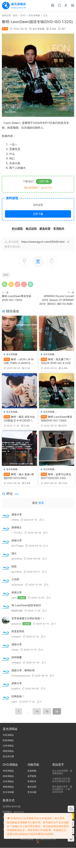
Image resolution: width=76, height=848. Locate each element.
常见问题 (31, 792)
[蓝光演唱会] (14, 5)
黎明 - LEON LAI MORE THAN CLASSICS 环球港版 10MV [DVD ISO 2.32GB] (19, 361)
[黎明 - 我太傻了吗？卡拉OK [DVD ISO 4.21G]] (56, 333)
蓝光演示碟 (8, 756)
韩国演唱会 (8, 751)
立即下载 (44, 181)
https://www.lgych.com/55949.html (42, 241)
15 (46, 711)
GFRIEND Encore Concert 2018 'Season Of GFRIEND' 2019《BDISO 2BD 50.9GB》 (56, 299)
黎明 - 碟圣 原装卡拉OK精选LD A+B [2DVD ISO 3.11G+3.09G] (19, 418)
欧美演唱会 (8, 740)
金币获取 (31, 776)
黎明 (6, 274)
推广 (64, 28)
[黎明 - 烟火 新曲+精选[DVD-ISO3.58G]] (19, 448)
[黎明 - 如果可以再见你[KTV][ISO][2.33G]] (56, 448)
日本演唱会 (8, 745)
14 (36, 711)
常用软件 (31, 781)
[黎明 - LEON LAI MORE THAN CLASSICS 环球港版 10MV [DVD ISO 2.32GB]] (19, 333)
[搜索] (59, 5)
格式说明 (31, 786)
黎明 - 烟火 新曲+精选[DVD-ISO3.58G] (19, 476)
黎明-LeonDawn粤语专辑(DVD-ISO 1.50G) (56, 418)
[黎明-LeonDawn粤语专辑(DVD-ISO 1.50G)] (56, 390)
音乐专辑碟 (38, 28)
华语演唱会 (8, 735)
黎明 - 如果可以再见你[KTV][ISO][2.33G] (56, 476)
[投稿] (52, 5)
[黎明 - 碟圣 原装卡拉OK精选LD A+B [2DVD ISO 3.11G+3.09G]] (19, 390)
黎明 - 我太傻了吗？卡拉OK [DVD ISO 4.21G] (56, 361)
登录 (41, 503)
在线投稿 (31, 770)
